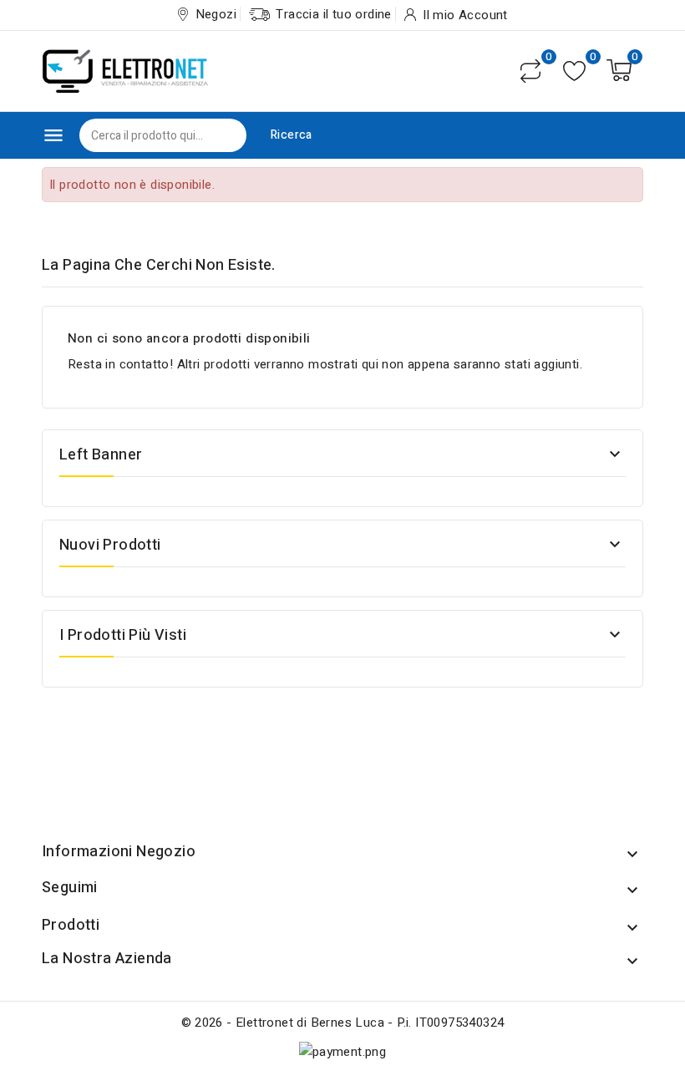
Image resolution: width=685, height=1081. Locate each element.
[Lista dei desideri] (574, 70)
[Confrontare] (530, 71)
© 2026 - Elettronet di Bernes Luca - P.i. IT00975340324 (343, 1022)
